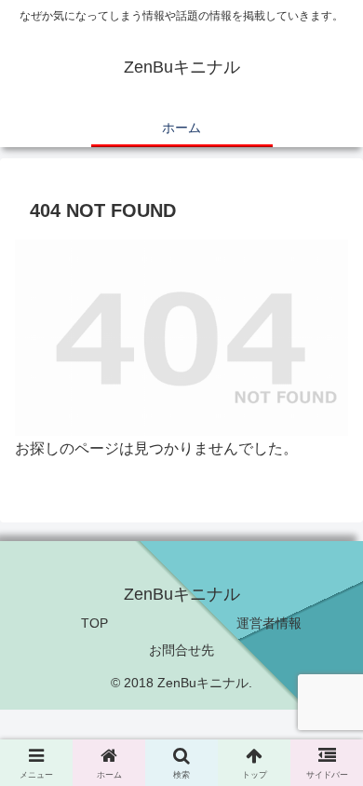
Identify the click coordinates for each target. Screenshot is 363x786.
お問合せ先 (181, 650)
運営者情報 (269, 623)
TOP (94, 623)
